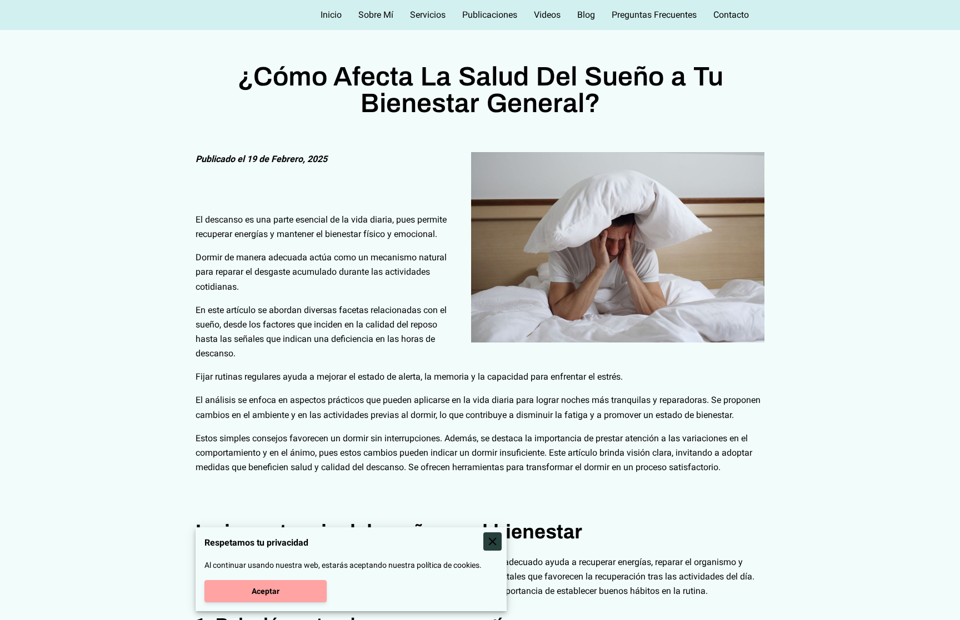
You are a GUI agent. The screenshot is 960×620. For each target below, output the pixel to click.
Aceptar (265, 591)
